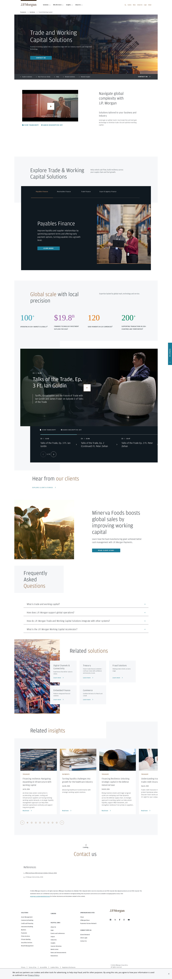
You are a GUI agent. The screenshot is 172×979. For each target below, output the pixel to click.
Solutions (46, 5)
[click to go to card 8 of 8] (57, 822)
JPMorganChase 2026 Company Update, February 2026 (41, 873)
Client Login (83, 938)
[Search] (125, 5)
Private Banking (25, 939)
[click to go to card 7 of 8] (52, 822)
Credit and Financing (27, 923)
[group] (42, 823)
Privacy (23, 967)
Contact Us (139, 5)
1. (24, 873)
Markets (23, 930)
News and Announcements (58, 952)
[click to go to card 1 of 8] (27, 822)
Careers (129, 5)
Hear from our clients (44, 77)
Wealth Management (27, 946)
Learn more (48, 248)
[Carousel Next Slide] (53, 454)
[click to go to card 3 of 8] (36, 822)
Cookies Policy (54, 967)
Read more (26, 810)
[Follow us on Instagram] (124, 920)
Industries (54, 940)
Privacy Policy (33, 975)
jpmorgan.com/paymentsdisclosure (40, 896)
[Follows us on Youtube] (129, 920)
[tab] (42, 194)
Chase (82, 917)
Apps (52, 930)
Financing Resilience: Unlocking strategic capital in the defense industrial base (115, 781)
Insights (68, 5)
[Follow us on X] (115, 920)
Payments (24, 933)
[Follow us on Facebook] (119, 920)
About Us (78, 5)
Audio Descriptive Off (53, 125)
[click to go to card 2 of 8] (31, 822)
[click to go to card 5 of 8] (44, 822)
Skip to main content (8, 2)
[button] (169, 974)
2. (24, 877)
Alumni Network (85, 934)
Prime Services (25, 936)
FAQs (57, 77)
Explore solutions (27, 77)
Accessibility (43, 967)
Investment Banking (27, 926)
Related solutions (70, 77)
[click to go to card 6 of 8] (48, 822)
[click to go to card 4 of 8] (40, 822)
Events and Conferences (58, 933)
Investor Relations (56, 946)
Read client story (106, 550)
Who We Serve (57, 5)
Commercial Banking (27, 920)
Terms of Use (32, 967)
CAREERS (53, 913)
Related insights (85, 77)
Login (145, 5)
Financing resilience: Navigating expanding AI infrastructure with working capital (37, 781)
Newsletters (54, 956)
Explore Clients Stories (42, 487)
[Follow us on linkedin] (110, 920)
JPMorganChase (85, 920)
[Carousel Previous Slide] (22, 823)
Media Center (54, 949)
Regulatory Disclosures (68, 967)
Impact (53, 936)
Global (149, 5)
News (134, 5)
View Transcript (31, 125)
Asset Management (26, 917)
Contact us (41, 58)
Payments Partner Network (88, 923)
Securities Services (26, 942)
